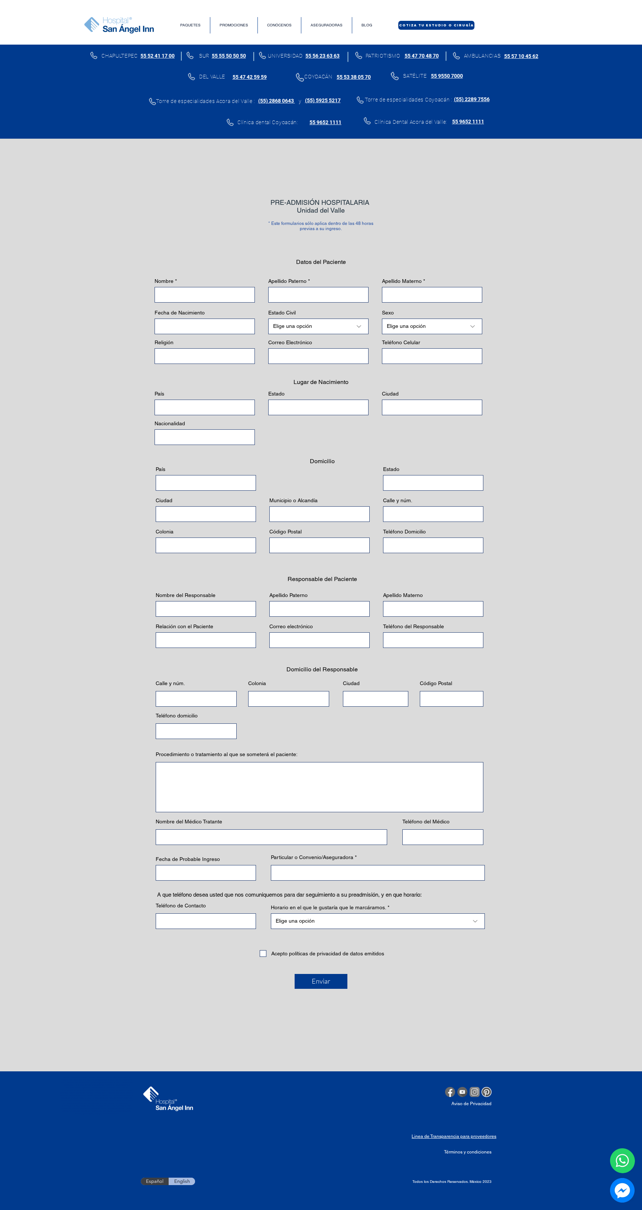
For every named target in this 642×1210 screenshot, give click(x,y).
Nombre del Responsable (185, 595)
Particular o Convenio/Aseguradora (312, 857)
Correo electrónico (291, 626)
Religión (164, 342)
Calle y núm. (397, 500)
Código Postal (285, 531)
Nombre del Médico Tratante (189, 821)
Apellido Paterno (287, 281)
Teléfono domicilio (177, 715)
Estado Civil (282, 312)
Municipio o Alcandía (293, 500)
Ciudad (390, 393)
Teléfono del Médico (426, 821)
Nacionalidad (170, 423)
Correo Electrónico (290, 342)
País (159, 393)
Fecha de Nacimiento (180, 312)
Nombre (164, 281)
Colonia (165, 531)
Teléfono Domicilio (404, 531)
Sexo (388, 312)
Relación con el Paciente (184, 626)
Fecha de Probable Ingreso (188, 859)
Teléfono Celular (401, 342)
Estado (276, 393)
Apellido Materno (402, 281)
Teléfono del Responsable (413, 626)
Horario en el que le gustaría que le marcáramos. (329, 907)
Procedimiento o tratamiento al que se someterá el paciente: (227, 754)
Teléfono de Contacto (181, 905)
